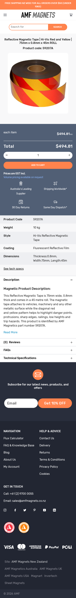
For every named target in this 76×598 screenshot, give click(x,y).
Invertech (50, 576)
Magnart (36, 576)
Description (11, 279)
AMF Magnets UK (51, 568)
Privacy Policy (48, 466)
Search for (18, 26)
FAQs (7, 350)
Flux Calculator (14, 438)
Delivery (44, 445)
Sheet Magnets (15, 583)
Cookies (44, 473)
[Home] (38, 15)
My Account (11, 466)
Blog (7, 452)
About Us (10, 459)
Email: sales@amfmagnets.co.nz (25, 500)
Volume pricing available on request (23, 177)
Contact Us (46, 438)
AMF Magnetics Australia (21, 568)
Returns (44, 452)
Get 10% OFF (55, 403)
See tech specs (14, 268)
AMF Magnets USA (17, 576)
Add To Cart (38, 165)
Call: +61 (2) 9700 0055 (18, 493)
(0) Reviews (12, 342)
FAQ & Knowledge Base (19, 445)
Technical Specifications (20, 358)
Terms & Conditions (52, 459)
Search (57, 27)
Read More (10, 332)
